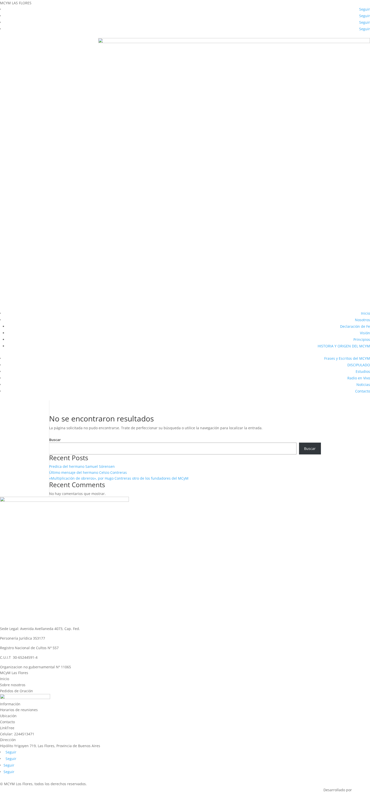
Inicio (365, 313)
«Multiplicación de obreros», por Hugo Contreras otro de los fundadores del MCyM (119, 478)
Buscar (55, 439)
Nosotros (362, 319)
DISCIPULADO (358, 364)
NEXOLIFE (361, 789)
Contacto (362, 391)
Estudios (363, 371)
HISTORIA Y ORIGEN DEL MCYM (344, 346)
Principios (361, 339)
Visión (365, 333)
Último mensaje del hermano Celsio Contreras (88, 472)
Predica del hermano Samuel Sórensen (82, 466)
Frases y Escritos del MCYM (347, 358)
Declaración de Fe (355, 326)
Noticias (363, 384)
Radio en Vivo (358, 378)
